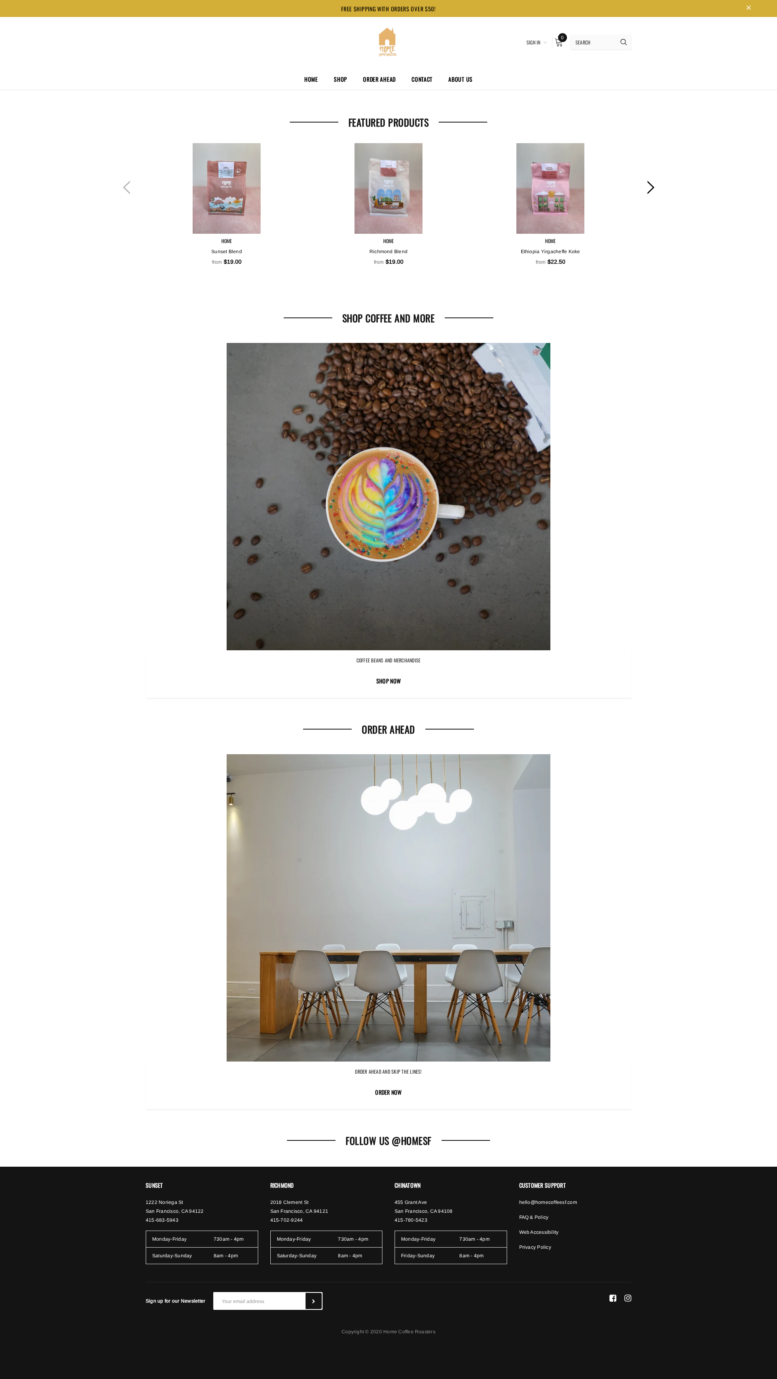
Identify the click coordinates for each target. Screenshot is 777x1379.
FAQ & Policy (534, 1217)
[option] (227, 224)
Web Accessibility (539, 1232)
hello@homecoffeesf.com (548, 1202)
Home (226, 240)
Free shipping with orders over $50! (388, 8)
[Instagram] (627, 1297)
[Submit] (314, 1301)
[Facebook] (612, 1297)
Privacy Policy (535, 1247)
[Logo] (388, 41)
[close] (749, 8)
